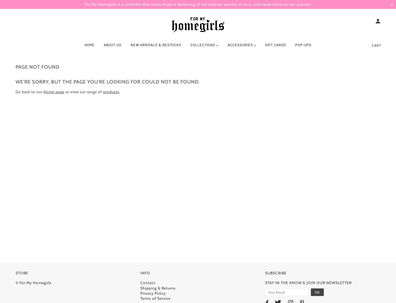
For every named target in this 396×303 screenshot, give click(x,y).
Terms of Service (155, 298)
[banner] (198, 25)
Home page (53, 91)
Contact (147, 282)
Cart (376, 45)
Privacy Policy (153, 293)
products (111, 91)
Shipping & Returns (158, 288)
